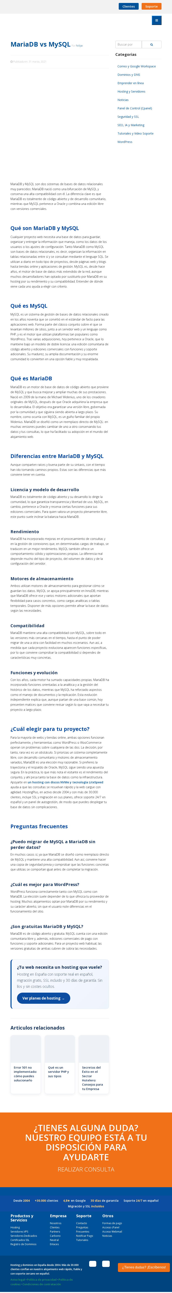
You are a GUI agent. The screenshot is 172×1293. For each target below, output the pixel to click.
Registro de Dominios (23, 1244)
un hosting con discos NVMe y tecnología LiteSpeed (65, 782)
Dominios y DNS (128, 75)
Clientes (128, 6)
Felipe (79, 45)
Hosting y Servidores (131, 91)
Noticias (123, 100)
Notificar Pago (84, 1236)
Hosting (15, 1227)
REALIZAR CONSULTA (86, 1169)
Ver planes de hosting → (43, 998)
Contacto (81, 1223)
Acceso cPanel (110, 1227)
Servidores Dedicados (23, 1236)
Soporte (151, 6)
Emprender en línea (130, 83)
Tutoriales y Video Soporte (135, 133)
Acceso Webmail (112, 1231)
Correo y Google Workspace (136, 66)
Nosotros (55, 1223)
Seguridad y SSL (128, 117)
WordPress (124, 142)
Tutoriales (82, 1240)
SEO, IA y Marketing (130, 125)
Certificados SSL (19, 1240)
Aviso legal (17, 1279)
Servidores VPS (19, 1231)
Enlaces (54, 1244)
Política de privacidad (42, 1279)
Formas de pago (112, 1223)
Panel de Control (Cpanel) (134, 108)
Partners (55, 1231)
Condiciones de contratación (41, 1284)
